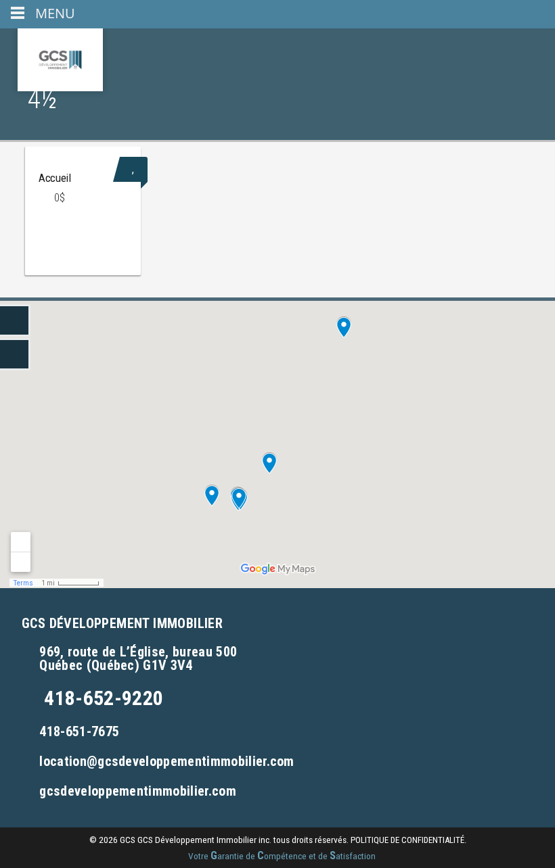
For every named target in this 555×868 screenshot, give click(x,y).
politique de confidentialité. (408, 840)
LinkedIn (15, 320)
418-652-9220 (103, 698)
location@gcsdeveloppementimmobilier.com (166, 761)
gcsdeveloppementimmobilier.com (137, 791)
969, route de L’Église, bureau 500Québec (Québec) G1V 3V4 (138, 658)
